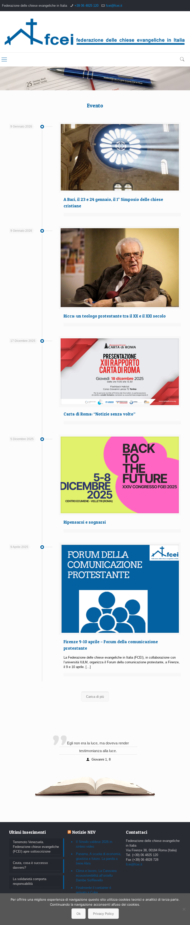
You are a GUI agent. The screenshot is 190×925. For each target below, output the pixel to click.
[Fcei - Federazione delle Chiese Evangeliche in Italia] (95, 31)
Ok (78, 914)
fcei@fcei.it (114, 5)
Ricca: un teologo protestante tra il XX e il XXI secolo (115, 316)
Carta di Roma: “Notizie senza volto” (99, 413)
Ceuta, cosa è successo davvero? (30, 865)
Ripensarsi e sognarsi (85, 522)
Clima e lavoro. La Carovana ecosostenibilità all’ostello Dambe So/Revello (96, 875)
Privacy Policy (103, 914)
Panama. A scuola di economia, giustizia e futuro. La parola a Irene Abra (98, 858)
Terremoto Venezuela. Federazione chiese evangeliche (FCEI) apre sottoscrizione (36, 846)
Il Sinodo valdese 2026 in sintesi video (94, 844)
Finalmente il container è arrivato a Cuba (93, 890)
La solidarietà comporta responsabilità (29, 881)
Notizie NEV (83, 832)
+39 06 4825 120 (86, 5)
